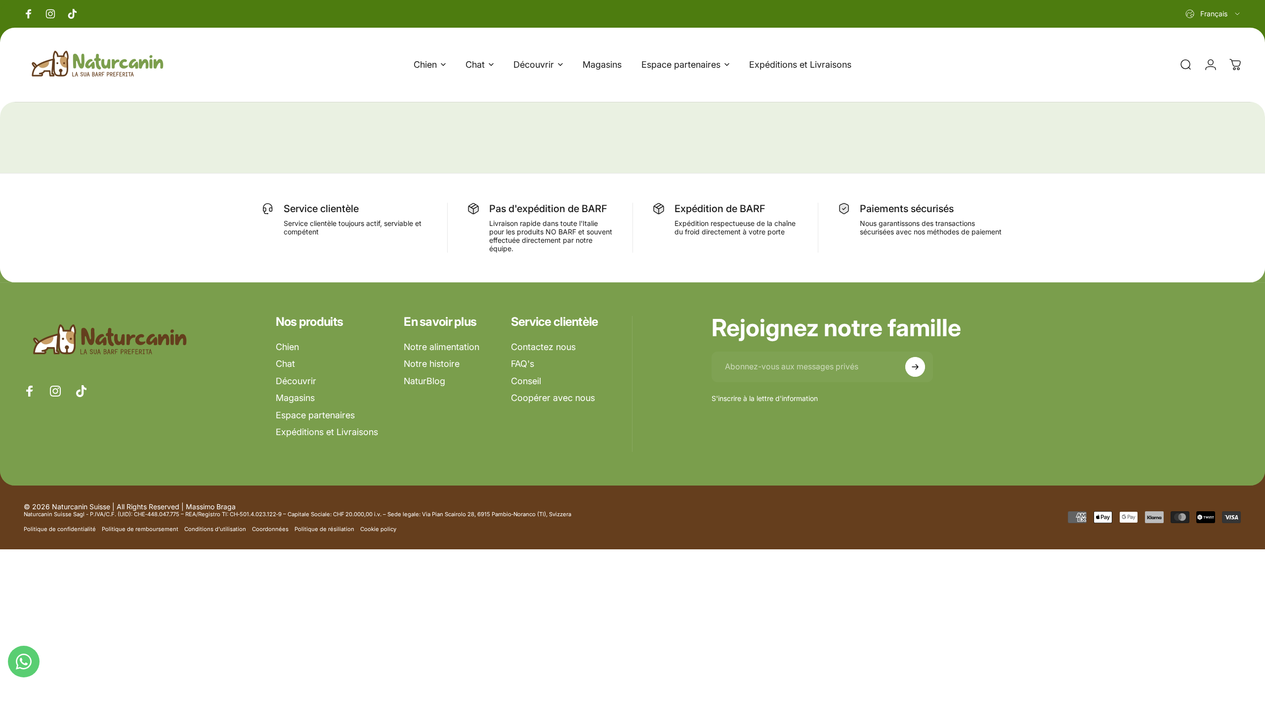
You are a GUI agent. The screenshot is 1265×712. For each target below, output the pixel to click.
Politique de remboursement (140, 529)
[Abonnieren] (915, 367)
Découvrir (296, 381)
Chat (285, 363)
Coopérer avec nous (553, 398)
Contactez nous (543, 347)
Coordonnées (270, 529)
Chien (287, 347)
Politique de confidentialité (60, 529)
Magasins (295, 398)
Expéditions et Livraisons (327, 432)
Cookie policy (378, 529)
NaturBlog (424, 381)
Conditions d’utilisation (215, 529)
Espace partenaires (315, 415)
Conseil (526, 381)
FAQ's (522, 363)
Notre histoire (432, 363)
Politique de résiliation (324, 529)
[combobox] (1213, 14)
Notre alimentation (441, 347)
